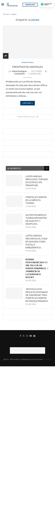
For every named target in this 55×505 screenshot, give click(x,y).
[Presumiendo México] (46, 4)
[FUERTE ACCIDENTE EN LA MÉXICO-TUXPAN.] (14, 201)
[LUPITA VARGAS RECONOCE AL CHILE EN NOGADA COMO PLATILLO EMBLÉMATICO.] (14, 239)
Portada (6, 14)
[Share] (6, 56)
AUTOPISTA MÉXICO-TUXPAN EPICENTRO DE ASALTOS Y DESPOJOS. (36, 219)
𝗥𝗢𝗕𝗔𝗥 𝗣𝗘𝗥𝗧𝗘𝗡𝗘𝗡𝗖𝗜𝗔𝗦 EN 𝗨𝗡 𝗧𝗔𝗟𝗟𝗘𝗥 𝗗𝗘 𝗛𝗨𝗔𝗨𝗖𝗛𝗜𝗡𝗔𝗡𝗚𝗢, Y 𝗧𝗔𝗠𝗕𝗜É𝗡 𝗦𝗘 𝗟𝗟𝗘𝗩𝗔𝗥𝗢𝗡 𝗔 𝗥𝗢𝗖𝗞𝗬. (37, 268)
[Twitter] (23, 335)
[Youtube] (30, 335)
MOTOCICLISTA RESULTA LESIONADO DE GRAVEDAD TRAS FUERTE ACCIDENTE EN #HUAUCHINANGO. (37, 295)
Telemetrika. (47, 359)
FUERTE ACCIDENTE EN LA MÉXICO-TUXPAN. (36, 200)
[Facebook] (20, 335)
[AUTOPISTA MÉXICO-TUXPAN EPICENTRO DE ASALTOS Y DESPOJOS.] (14, 219)
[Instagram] (27, 335)
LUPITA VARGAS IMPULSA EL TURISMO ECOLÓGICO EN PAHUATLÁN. (37, 180)
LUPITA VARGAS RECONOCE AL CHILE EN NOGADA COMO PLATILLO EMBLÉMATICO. (37, 241)
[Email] (34, 335)
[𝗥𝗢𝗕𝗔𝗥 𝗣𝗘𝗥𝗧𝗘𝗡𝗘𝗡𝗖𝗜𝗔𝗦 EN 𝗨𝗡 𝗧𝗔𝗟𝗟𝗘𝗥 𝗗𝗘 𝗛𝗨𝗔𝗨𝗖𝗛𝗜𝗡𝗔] (14, 263)
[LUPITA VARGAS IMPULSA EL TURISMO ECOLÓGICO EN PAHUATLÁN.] (14, 180)
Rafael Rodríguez (19, 71)
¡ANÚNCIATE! (30, 5)
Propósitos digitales (27, 67)
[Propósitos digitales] (27, 42)
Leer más (26, 103)
